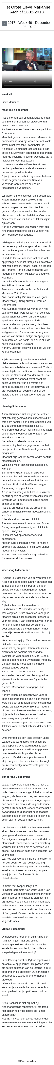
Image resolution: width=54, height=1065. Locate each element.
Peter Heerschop (28, 1061)
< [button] (4, 23)
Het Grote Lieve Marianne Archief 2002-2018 (27, 9)
